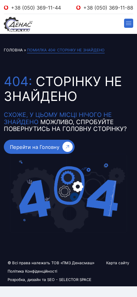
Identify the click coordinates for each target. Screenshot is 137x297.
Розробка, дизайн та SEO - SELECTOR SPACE (49, 279)
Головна (13, 50)
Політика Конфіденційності (32, 271)
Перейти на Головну (34, 147)
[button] (128, 23)
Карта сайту (117, 262)
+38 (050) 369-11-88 (108, 8)
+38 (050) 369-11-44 (36, 8)
